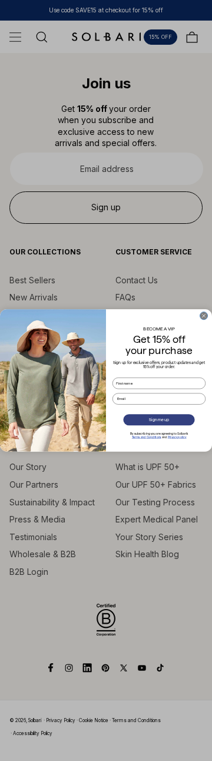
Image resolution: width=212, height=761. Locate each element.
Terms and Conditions (146, 437)
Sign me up (158, 420)
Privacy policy (177, 437)
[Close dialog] (203, 316)
